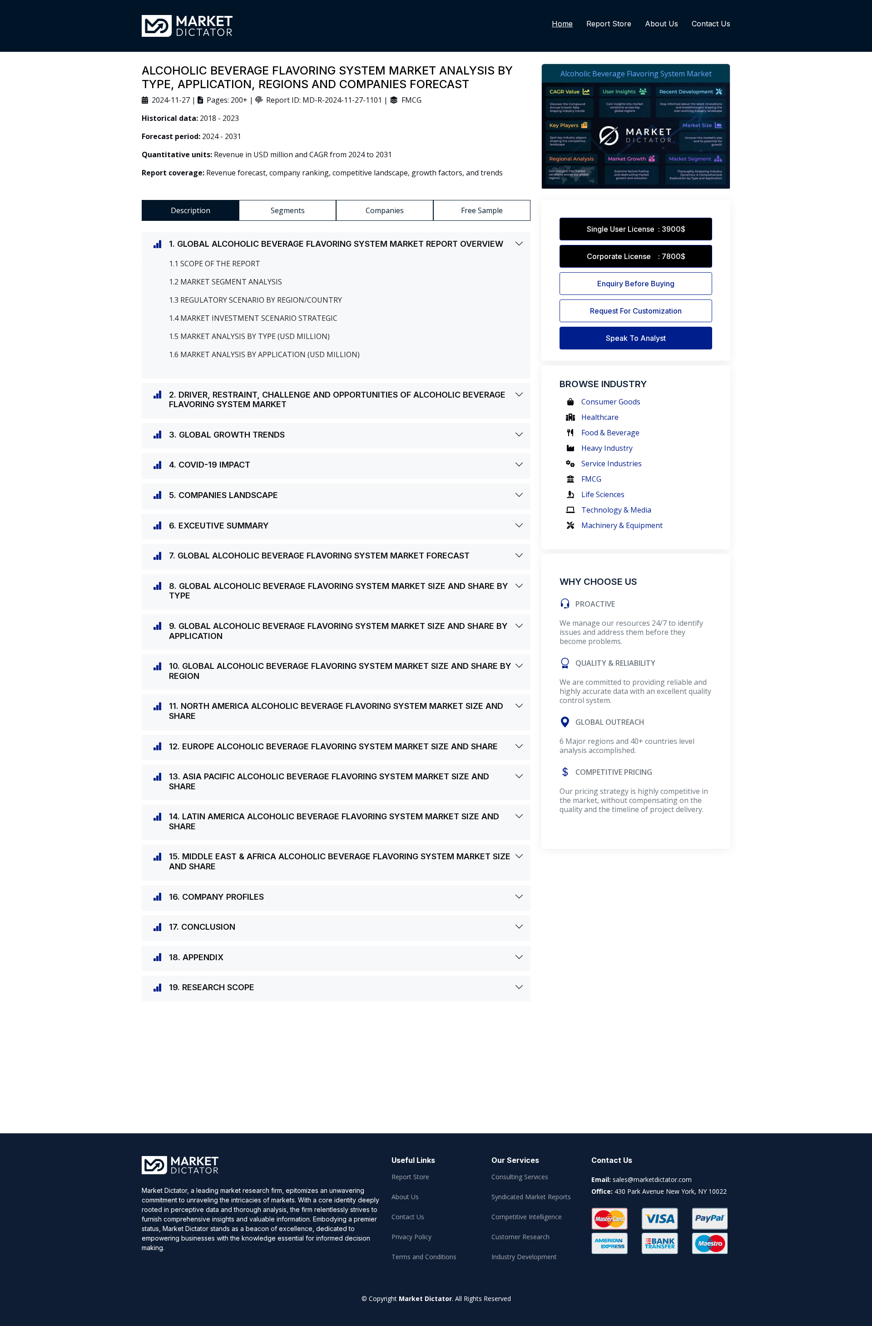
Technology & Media (616, 510)
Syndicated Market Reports (531, 1197)
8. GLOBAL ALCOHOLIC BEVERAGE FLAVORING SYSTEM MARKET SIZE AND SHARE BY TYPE (338, 591)
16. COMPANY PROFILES (216, 897)
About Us (661, 23)
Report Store (608, 23)
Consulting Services (519, 1177)
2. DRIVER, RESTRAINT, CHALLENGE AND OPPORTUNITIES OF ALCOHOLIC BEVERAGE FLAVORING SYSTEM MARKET (337, 399)
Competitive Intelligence (526, 1217)
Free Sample (482, 210)
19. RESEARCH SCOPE (211, 987)
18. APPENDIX (196, 957)
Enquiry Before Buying (635, 283)
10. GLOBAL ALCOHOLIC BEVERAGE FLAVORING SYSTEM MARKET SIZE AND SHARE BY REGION (340, 671)
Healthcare (600, 417)
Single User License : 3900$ (636, 229)
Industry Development (524, 1257)
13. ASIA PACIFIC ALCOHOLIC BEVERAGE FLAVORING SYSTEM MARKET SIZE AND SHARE (329, 781)
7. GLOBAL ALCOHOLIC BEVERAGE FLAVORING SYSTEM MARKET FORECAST (319, 555)
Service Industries (611, 464)
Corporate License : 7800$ (636, 256)
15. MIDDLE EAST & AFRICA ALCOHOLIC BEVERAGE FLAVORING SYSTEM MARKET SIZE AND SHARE (339, 861)
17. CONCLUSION (202, 927)
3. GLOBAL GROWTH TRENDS (227, 434)
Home (562, 23)
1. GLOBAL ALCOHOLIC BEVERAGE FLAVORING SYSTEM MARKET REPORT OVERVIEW (336, 244)
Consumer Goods (610, 402)
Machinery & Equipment (622, 525)
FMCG (591, 479)
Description (190, 210)
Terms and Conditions (423, 1257)
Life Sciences (602, 494)
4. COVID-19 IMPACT (209, 464)
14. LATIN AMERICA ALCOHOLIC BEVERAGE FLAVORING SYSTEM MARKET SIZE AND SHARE (334, 821)
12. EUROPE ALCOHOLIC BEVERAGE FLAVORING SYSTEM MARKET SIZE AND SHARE (333, 746)
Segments (288, 210)
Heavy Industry (607, 448)
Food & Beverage (610, 433)
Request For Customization (636, 310)
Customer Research (520, 1237)
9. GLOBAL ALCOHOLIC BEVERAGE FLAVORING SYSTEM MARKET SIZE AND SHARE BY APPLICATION (338, 631)
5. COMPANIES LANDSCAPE (223, 495)
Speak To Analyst (636, 338)
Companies (385, 210)
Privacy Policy (411, 1237)
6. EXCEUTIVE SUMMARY (219, 525)
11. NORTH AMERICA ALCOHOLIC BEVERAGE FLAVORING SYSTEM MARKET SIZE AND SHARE (336, 711)
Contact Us (711, 23)
